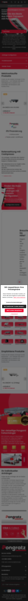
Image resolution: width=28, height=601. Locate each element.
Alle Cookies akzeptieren (14, 310)
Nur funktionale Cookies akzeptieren (15, 306)
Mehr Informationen (19, 297)
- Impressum (14, 314)
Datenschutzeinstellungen (14, 302)
